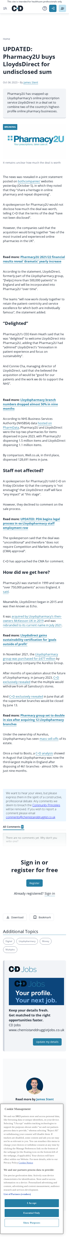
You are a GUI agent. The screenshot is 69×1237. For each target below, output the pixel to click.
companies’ (32, 181)
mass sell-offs (49, 739)
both (21, 181)
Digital (9, 941)
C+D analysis (44, 753)
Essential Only (31, 1213)
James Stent (31, 82)
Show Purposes (31, 1222)
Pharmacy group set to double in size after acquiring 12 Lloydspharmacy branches (34, 719)
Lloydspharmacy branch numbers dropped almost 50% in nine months (30, 404)
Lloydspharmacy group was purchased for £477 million (30, 656)
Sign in (50, 893)
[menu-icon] (5, 8)
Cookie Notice (26, 1162)
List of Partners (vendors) (17, 1194)
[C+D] (17, 8)
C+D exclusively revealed (26, 696)
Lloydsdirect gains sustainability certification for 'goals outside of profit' (29, 639)
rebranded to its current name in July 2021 (32, 625)
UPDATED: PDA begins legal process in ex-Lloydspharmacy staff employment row (31, 523)
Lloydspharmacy (27, 941)
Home (6, 39)
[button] (45, 8)
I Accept (31, 1203)
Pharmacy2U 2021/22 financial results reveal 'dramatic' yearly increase (34, 259)
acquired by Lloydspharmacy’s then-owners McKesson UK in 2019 (32, 618)
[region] (31, 1169)
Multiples (10, 949)
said (6, 592)
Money (45, 941)
